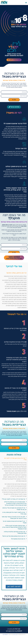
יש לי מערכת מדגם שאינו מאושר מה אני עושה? (15, 522)
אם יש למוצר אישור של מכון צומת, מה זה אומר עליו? (14, 513)
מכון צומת (15, 634)
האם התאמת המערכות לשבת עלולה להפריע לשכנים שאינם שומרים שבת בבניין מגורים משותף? (14, 527)
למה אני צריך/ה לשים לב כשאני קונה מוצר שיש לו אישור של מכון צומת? (14, 517)
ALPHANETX (5, 634)
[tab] (14, 459)
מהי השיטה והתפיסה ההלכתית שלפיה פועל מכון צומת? (15, 532)
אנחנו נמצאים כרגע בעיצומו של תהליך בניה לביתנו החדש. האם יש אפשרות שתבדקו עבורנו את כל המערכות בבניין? (15, 503)
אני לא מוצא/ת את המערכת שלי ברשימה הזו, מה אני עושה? (14, 509)
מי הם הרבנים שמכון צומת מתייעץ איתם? (13, 536)
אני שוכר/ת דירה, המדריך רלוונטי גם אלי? (13, 499)
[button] (26, 2)
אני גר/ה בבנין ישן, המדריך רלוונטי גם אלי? (15, 459)
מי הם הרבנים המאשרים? (18, 539)
